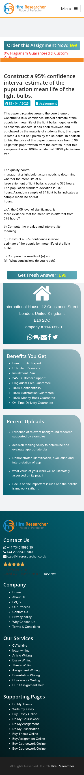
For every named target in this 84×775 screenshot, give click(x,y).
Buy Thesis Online (25, 733)
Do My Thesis (22, 704)
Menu (67, 8)
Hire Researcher (62, 766)
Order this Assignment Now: (42, 45)
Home (16, 592)
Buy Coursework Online (29, 743)
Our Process (21, 607)
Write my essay (23, 709)
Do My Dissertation (25, 729)
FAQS (16, 602)
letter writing (21, 650)
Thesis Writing (22, 665)
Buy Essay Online (24, 714)
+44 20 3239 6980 (20, 552)
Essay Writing (22, 660)
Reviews (50, 574)
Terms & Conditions (26, 626)
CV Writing (19, 645)
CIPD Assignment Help (28, 685)
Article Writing (22, 655)
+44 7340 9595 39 (19, 547)
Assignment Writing (26, 670)
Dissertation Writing (26, 675)
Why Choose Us (23, 622)
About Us (18, 597)
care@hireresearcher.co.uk (26, 556)
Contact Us (20, 612)
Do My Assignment (25, 724)
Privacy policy (22, 617)
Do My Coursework (25, 719)
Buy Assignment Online (28, 738)
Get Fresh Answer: (42, 275)
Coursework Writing (26, 680)
